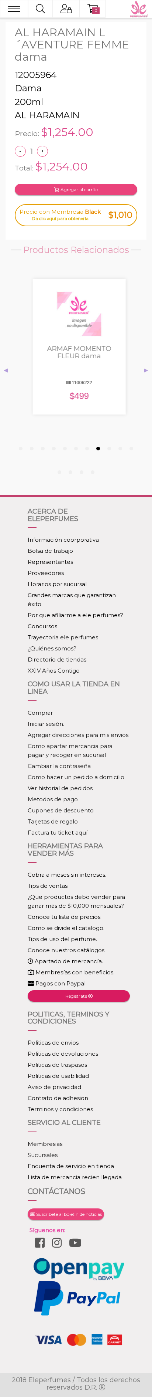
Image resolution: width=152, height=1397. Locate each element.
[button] (21, 448)
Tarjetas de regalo (53, 821)
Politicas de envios (53, 1042)
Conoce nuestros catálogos (66, 950)
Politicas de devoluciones (63, 1053)
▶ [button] (146, 369)
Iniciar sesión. (46, 723)
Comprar (40, 712)
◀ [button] (6, 369)
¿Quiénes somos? (52, 648)
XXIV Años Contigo (54, 670)
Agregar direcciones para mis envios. (78, 734)
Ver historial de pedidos (60, 788)
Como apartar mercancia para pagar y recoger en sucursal (70, 750)
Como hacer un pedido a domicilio (76, 777)
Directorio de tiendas (57, 659)
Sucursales (43, 1154)
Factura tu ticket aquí (57, 832)
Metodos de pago (53, 799)
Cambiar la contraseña (59, 765)
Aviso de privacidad (54, 1086)
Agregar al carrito (78, 189)
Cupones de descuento (61, 810)
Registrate (76, 996)
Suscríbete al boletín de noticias (68, 1214)
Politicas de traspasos (57, 1064)
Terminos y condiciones (60, 1109)
